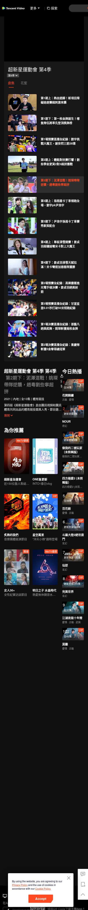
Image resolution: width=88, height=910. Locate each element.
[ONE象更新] (45, 456)
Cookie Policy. (43, 888)
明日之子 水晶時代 (44, 590)
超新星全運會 (12, 479)
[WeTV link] (13, 8)
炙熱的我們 (11, 535)
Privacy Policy (20, 885)
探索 (54, 8)
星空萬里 (38, 535)
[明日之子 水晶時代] (45, 567)
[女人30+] (16, 567)
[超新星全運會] (16, 456)
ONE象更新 (40, 479)
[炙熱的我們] (16, 512)
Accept (40, 898)
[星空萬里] (45, 512)
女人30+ (9, 590)
